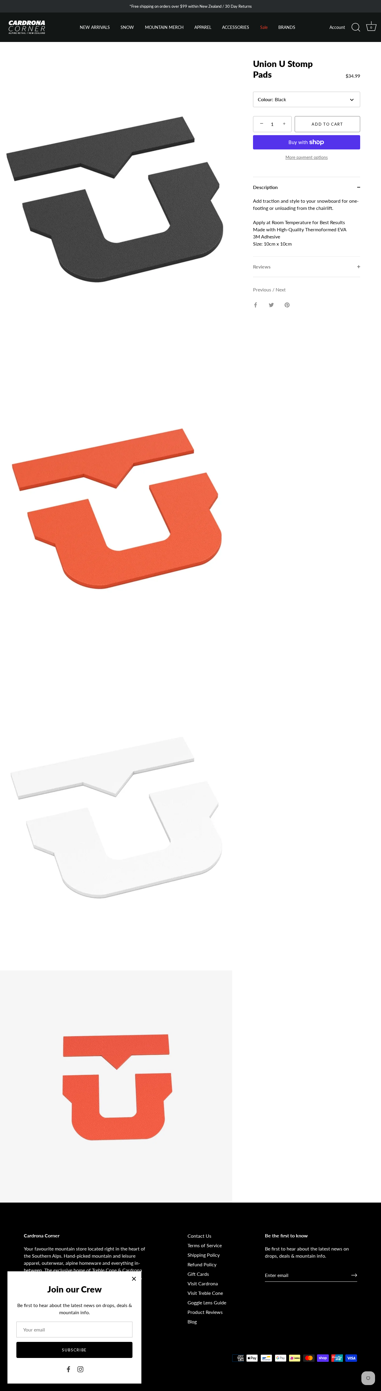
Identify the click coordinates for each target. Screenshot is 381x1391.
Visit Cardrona (203, 1283)
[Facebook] (68, 1368)
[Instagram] (80, 1368)
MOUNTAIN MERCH (164, 27)
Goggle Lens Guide (207, 1302)
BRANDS (286, 27)
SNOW (127, 27)
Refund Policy (202, 1264)
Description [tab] (265, 187)
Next (281, 289)
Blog (192, 1321)
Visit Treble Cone (205, 1293)
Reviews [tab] (262, 266)
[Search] (355, 27)
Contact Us (199, 1236)
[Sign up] (354, 1275)
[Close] (133, 1278)
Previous (262, 289)
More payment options (306, 157)
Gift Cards (198, 1274)
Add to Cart (327, 124)
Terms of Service (205, 1245)
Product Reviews (205, 1312)
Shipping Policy (204, 1255)
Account (337, 27)
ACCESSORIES (235, 27)
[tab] (306, 226)
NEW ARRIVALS (95, 27)
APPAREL (202, 27)
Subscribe (74, 1350)
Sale (264, 27)
